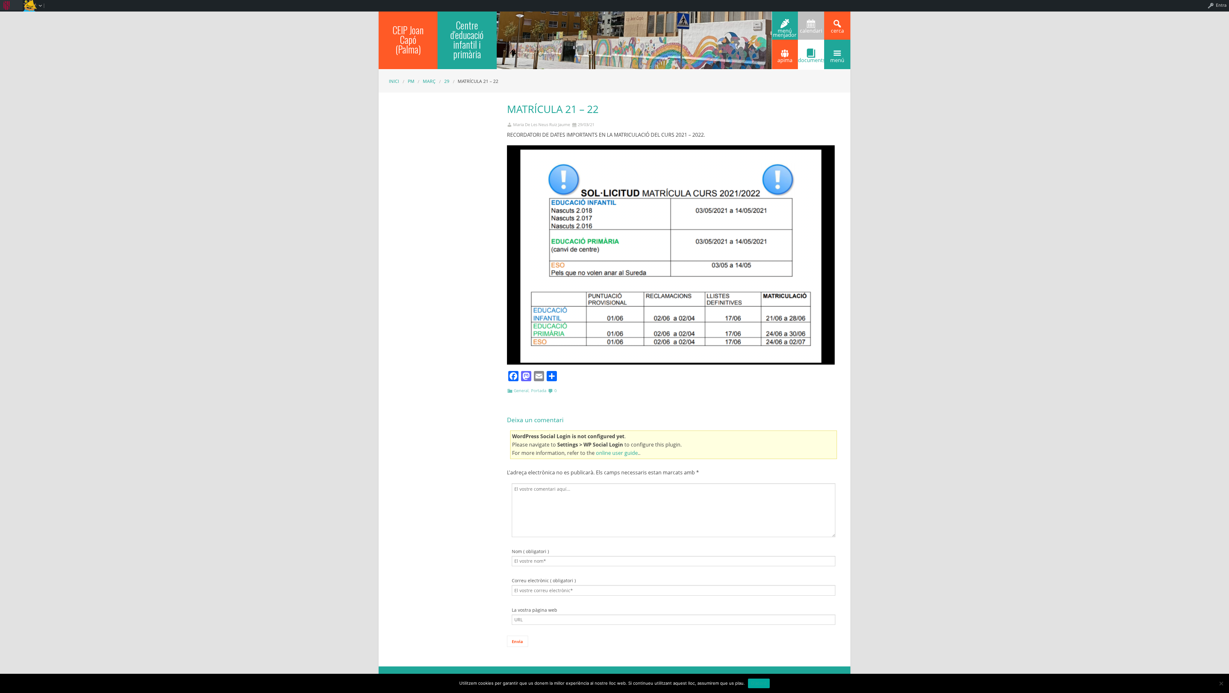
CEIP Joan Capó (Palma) (408, 39)
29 (446, 81)
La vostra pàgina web (534, 610)
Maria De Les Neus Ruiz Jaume (541, 125)
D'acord (759, 683)
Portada (538, 390)
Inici (394, 81)
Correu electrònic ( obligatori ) (544, 580)
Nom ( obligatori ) (530, 551)
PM (411, 81)
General (521, 390)
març (429, 81)
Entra (1221, 5)
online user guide (617, 452)
